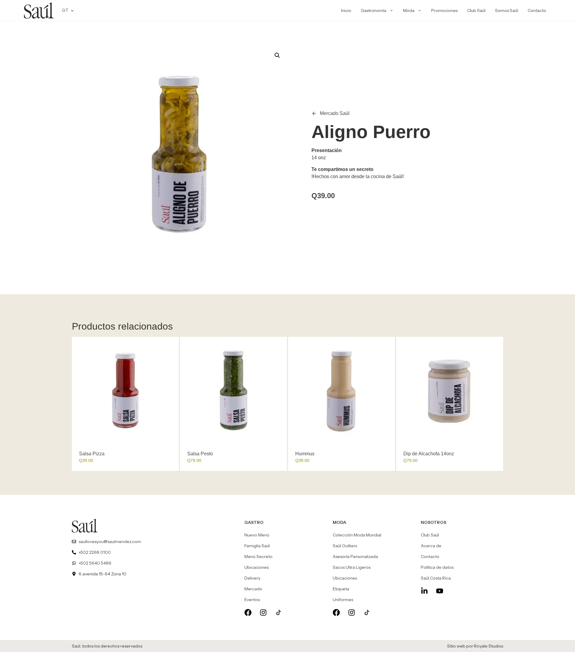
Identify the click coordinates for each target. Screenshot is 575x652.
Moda (408, 10)
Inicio (346, 10)
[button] (277, 55)
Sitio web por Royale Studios (475, 646)
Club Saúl (476, 10)
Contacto (537, 10)
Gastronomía (373, 10)
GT (65, 10)
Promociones (444, 10)
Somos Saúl (506, 10)
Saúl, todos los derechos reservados (107, 646)
